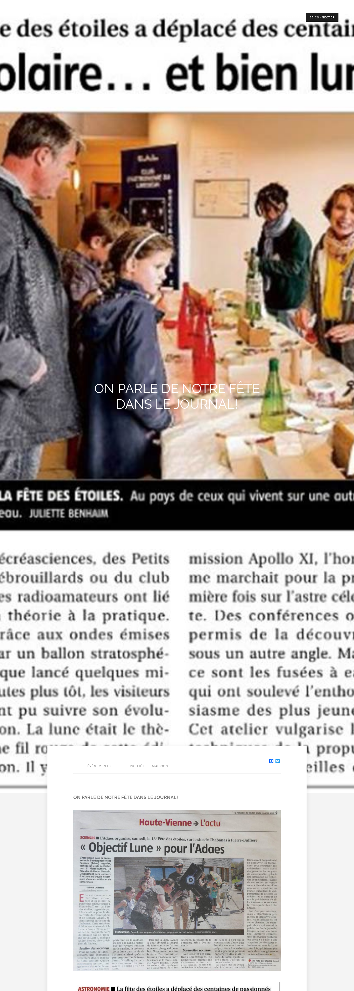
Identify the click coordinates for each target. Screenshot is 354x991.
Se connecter (322, 17)
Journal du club (215, 17)
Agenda (242, 17)
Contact (292, 17)
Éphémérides (267, 17)
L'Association (181, 17)
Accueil (156, 17)
